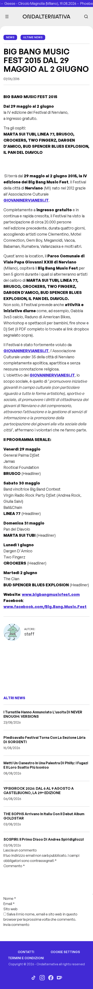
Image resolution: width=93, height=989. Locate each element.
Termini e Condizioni (26, 958)
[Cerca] (86, 16)
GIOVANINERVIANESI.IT (26, 200)
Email (9, 904)
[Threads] (33, 977)
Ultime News (33, 37)
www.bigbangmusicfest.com (51, 594)
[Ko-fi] (59, 977)
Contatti (26, 952)
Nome (9, 898)
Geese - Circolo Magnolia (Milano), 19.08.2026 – (38, 3)
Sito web (10, 909)
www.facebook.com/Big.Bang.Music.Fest (45, 606)
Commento (14, 866)
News (10, 37)
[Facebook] (50, 977)
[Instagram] (42, 977)
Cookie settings (65, 952)
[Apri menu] (7, 16)
